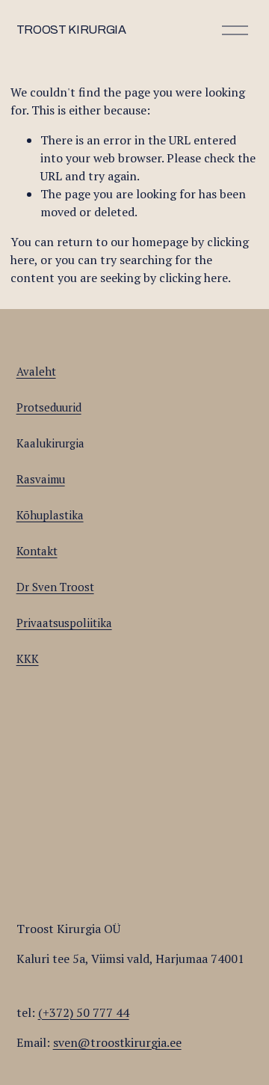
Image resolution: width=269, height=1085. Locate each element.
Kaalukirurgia (50, 442)
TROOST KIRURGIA (71, 29)
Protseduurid (48, 407)
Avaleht (36, 371)
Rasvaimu (40, 478)
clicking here (193, 277)
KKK (27, 658)
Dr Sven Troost (55, 586)
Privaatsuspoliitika (64, 622)
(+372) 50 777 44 (83, 1012)
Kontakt (37, 550)
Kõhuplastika (50, 514)
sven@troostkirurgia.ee (117, 1042)
